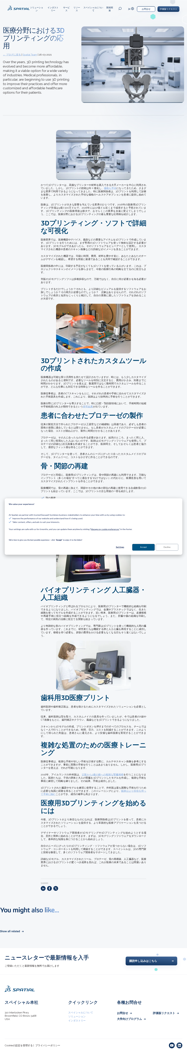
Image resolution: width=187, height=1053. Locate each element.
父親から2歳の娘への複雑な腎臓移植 (103, 774)
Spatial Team (30, 54)
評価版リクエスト (168, 9)
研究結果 (88, 406)
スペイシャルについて (93, 9)
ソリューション (36, 9)
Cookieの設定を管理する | (19, 1045)
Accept (143, 547)
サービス (66, 9)
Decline (167, 547)
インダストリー (52, 9)
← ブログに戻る (12, 54)
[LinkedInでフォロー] (179, 1045)
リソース (76, 9)
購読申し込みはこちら (143, 961)
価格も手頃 (110, 188)
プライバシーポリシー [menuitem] (47, 1045)
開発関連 (109, 9)
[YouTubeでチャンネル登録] (172, 1045)
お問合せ (146, 9)
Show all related (10, 931)
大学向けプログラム (130, 1019)
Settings (120, 547)
